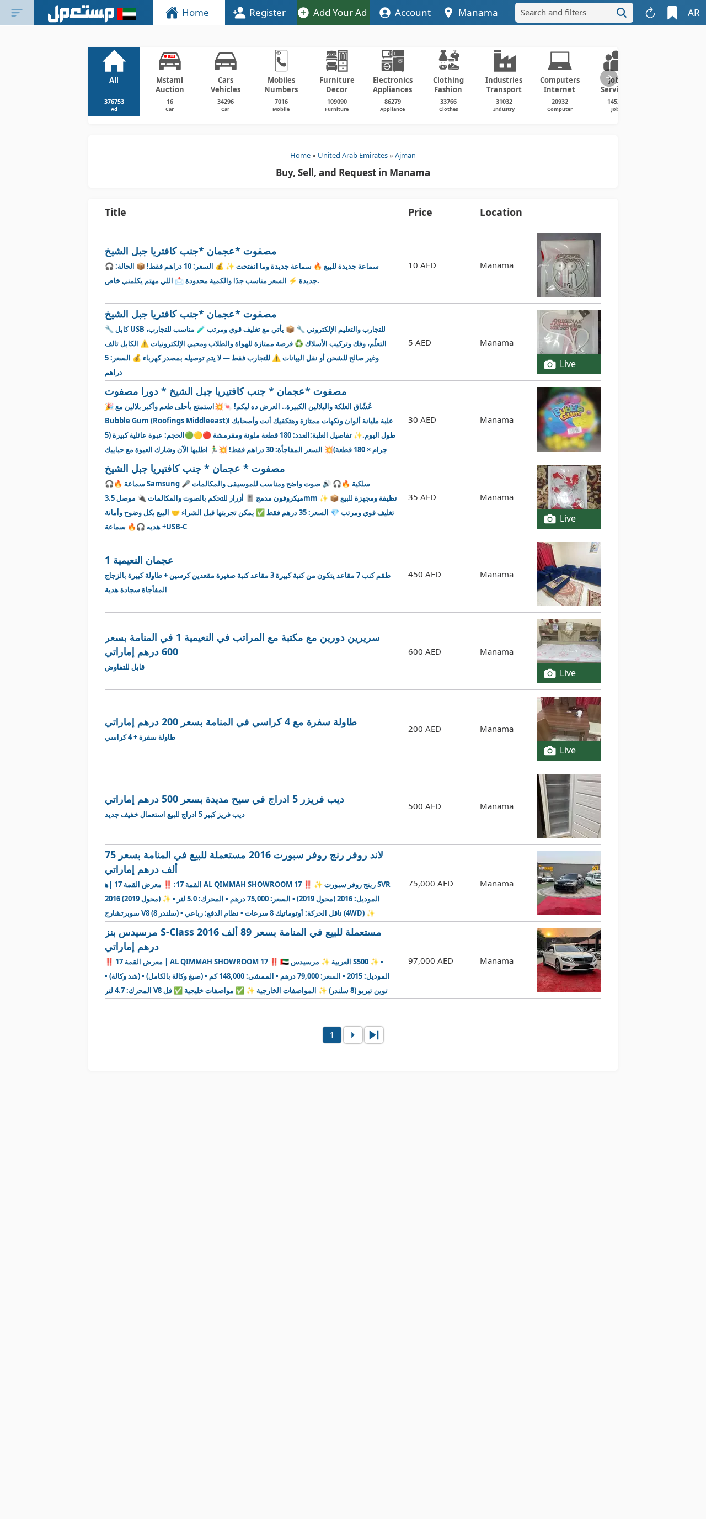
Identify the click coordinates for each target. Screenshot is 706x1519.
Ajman (405, 155)
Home (195, 12)
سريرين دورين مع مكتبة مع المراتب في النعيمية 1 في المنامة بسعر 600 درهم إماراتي (242, 651)
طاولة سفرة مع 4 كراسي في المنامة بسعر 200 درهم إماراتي (231, 728)
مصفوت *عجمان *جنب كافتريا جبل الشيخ (242, 264)
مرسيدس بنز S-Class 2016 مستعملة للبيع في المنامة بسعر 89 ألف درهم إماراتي (249, 960)
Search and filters (553, 12)
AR (694, 12)
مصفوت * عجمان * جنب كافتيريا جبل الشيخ (251, 496)
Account (413, 12)
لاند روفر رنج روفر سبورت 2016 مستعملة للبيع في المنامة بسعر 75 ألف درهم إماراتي (251, 883)
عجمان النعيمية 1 (248, 573)
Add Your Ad (340, 12)
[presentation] (609, 78)
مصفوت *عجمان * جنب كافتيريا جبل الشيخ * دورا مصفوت (250, 419)
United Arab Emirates (353, 155)
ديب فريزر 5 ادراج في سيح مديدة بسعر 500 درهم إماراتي (224, 805)
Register (267, 12)
